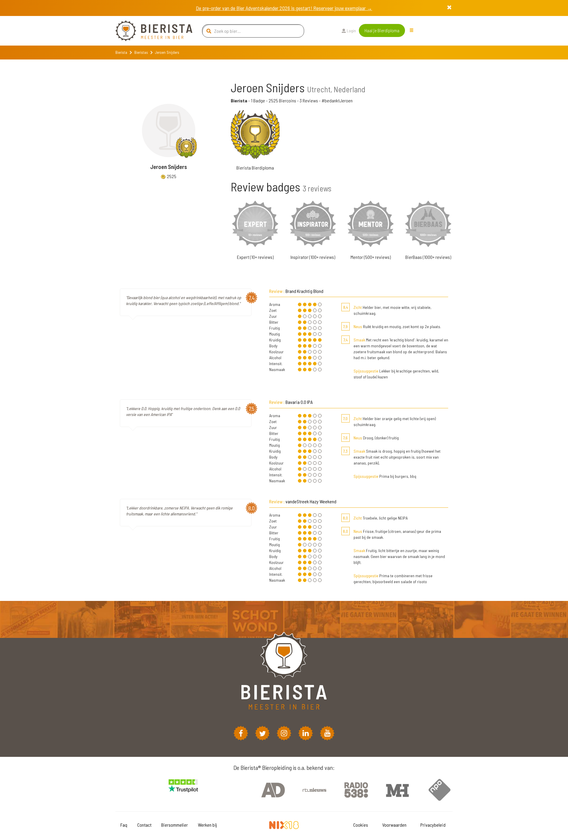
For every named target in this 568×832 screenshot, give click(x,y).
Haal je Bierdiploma (381, 30)
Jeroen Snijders (168, 166)
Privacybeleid (433, 825)
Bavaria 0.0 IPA (299, 402)
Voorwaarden (394, 825)
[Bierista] (149, 31)
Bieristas (141, 52)
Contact (144, 825)
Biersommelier (174, 825)
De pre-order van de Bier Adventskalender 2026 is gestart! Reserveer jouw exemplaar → (284, 8)
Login (351, 30)
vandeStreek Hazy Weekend (310, 501)
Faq (123, 825)
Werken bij (207, 825)
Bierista (121, 52)
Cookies (360, 825)
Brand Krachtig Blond (304, 291)
